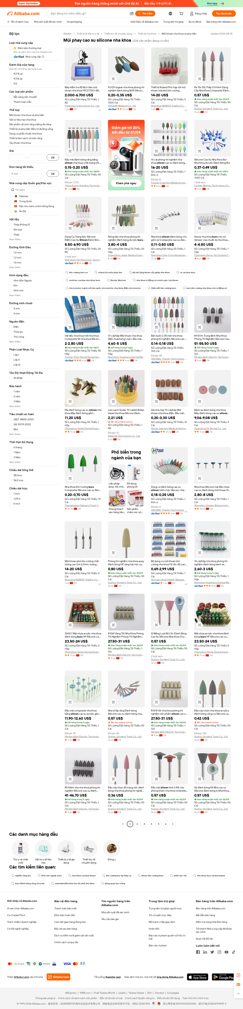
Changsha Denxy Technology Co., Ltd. (212, 255)
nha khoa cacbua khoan (84, 875)
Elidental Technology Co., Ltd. (124, 436)
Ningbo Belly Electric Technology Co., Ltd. (212, 357)
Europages (173, 992)
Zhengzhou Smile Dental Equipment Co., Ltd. (83, 428)
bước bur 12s (180, 875)
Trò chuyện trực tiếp (160, 915)
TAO (149, 992)
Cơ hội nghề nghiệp (18, 928)
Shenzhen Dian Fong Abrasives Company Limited (169, 255)
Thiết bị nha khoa (147, 33)
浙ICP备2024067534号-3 (212, 1003)
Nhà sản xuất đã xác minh (115, 912)
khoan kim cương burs (152, 875)
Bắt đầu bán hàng (205, 915)
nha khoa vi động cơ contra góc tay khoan (157, 280)
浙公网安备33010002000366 (179, 1003)
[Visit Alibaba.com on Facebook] (198, 952)
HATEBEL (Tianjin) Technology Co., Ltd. (169, 358)
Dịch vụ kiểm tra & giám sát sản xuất (74, 935)
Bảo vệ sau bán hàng (65, 928)
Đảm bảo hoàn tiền (64, 915)
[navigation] (34, 429)
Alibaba (67, 33)
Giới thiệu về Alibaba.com (22, 900)
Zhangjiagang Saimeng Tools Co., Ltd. (83, 505)
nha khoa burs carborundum (211, 875)
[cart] (182, 14)
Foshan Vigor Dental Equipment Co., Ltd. (83, 357)
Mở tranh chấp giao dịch (162, 921)
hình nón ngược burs (51, 875)
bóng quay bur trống (115, 883)
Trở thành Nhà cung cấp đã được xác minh (214, 930)
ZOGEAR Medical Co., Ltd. (122, 105)
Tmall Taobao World (104, 992)
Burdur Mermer (118, 280)
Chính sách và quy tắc (66, 942)
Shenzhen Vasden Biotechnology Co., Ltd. (212, 505)
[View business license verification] (153, 1003)
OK (53, 157)
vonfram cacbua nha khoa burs (84, 280)
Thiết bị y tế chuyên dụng (118, 33)
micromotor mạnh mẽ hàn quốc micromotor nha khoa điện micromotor (105, 288)
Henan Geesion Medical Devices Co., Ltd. (169, 428)
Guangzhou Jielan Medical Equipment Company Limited (126, 255)
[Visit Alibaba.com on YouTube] (226, 952)
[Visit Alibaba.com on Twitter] (212, 952)
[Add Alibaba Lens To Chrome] (58, 977)
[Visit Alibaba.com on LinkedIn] (205, 952)
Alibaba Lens (21, 977)
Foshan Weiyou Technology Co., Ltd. (212, 185)
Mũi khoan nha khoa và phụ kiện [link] (179, 33)
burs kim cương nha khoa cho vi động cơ (206, 288)
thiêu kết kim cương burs (163, 288)
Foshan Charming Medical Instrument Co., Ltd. (169, 182)
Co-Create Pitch (16, 915)
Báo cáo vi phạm (158, 945)
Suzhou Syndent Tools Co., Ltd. (211, 108)
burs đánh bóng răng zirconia (29, 883)
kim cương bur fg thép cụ (118, 875)
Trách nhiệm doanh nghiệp (21, 921)
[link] (238, 975)
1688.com (85, 992)
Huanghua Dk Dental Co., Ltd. (210, 428)
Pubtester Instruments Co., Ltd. (82, 105)
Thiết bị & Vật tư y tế (88, 33)
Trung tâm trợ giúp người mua (165, 908)
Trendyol (159, 992)
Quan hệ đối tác (204, 938)
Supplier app (113, 977)
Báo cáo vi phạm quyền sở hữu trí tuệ (167, 937)
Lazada (121, 992)
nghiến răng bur (23, 875)
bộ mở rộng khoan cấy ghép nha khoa (151, 272)
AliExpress (70, 992)
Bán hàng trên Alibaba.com (210, 908)
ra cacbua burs (187, 272)
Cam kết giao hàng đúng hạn (70, 921)
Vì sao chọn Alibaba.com (20, 908)
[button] (132, 13)
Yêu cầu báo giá (109, 919)
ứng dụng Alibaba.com (170, 977)
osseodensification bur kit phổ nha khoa (74, 883)
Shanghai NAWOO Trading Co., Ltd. (169, 105)
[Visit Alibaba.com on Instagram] (219, 952)
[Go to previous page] (123, 824)
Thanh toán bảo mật (65, 908)
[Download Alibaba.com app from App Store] (197, 977)
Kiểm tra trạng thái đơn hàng (211, 921)
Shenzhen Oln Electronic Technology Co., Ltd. (83, 259)
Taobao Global (136, 992)
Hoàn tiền (154, 928)
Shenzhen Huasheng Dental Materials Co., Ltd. (126, 357)
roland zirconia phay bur (110, 272)
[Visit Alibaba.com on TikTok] (233, 952)
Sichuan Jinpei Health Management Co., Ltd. (169, 579)
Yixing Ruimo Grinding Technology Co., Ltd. (83, 185)
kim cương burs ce (78, 272)
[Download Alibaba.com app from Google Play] (224, 977)
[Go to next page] (173, 824)
